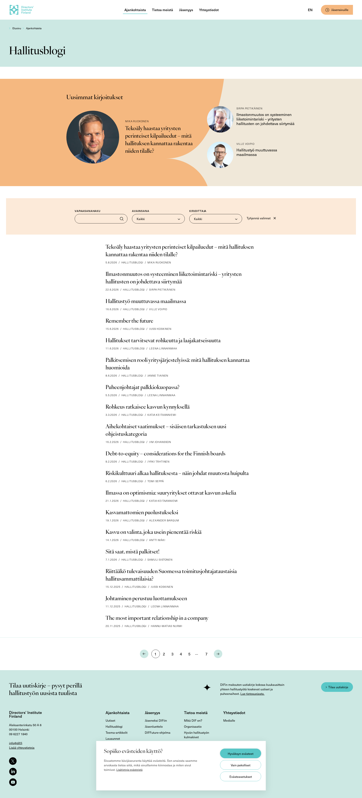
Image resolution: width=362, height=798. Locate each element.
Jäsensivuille (339, 9)
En (310, 9)
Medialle (229, 720)
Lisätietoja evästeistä (129, 770)
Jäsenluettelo (154, 726)
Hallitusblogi (114, 726)
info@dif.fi (15, 743)
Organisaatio (193, 726)
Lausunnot (113, 738)
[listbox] (158, 218)
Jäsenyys (186, 9)
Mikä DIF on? (193, 720)
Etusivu (16, 28)
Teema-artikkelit (116, 732)
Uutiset (110, 720)
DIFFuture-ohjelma (157, 732)
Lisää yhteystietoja (22, 747)
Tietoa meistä (162, 9)
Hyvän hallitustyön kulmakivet (196, 734)
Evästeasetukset (240, 776)
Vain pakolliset (240, 765)
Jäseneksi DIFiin (156, 720)
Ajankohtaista (135, 9)
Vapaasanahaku (87, 211)
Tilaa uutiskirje (338, 687)
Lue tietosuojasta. (252, 693)
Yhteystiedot (209, 9)
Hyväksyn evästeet (240, 753)
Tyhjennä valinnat (259, 218)
